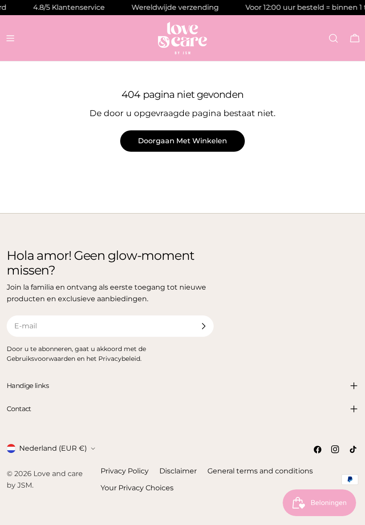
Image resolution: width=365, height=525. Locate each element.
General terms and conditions (260, 471)
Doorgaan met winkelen (182, 141)
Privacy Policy (125, 471)
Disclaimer (178, 471)
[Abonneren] (203, 326)
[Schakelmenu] (10, 38)
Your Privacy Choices (137, 488)
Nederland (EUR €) (53, 448)
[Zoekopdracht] (333, 38)
